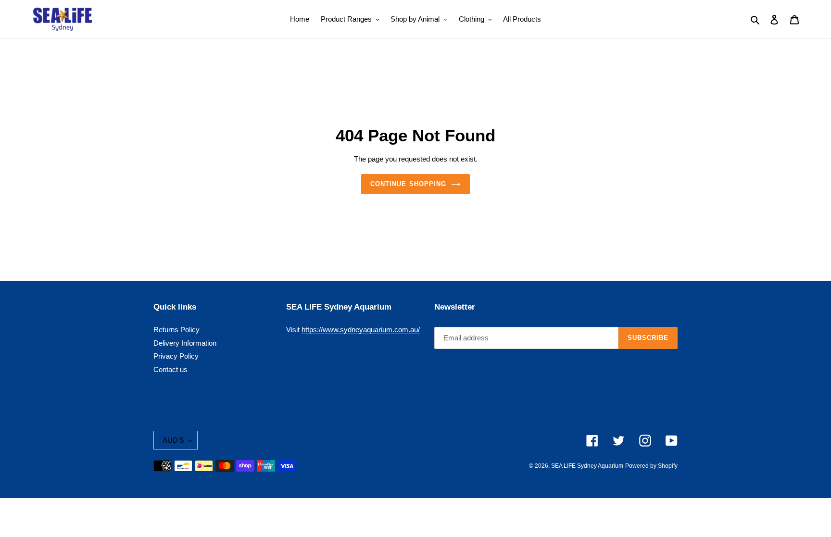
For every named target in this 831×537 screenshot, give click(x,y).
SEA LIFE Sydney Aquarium (587, 465)
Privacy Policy (176, 356)
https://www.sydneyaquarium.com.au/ (361, 329)
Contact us (170, 369)
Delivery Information (184, 343)
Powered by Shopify (651, 465)
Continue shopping (408, 183)
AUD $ (173, 440)
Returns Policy (176, 329)
